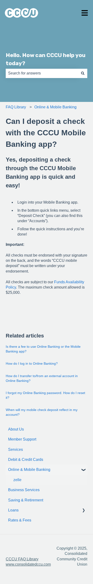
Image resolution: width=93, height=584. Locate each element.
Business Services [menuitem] (24, 490)
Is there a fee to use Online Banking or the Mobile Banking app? (43, 349)
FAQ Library (16, 107)
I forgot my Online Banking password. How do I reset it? (45, 395)
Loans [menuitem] (13, 510)
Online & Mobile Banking (55, 107)
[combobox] (42, 73)
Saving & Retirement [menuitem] (25, 500)
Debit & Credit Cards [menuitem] (25, 460)
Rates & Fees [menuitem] (19, 520)
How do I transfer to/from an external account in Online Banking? (42, 378)
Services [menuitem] (15, 449)
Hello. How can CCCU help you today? (45, 59)
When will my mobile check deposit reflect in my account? (42, 412)
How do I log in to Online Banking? (32, 363)
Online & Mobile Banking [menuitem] (29, 470)
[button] (83, 470)
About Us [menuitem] (16, 429)
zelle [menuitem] (17, 480)
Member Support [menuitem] (22, 439)
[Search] (82, 73)
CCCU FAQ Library (22, 559)
